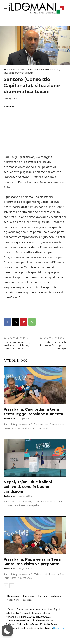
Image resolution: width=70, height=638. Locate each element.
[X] (15, 322)
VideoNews (19, 69)
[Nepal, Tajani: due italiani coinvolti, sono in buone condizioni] (35, 458)
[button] (7, 630)
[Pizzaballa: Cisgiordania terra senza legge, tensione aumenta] (35, 385)
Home (7, 69)
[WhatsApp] (32, 322)
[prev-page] (6, 585)
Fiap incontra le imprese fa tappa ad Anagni (53, 345)
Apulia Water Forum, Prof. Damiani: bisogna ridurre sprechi (18, 345)
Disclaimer (58, 628)
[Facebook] (7, 322)
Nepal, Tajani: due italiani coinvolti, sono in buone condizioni (28, 486)
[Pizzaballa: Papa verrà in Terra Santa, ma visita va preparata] (35, 535)
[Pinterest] (23, 322)
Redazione (10, 106)
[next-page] (11, 585)
